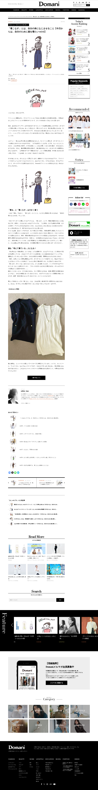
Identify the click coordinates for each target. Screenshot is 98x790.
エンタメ (37, 766)
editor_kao (14, 80)
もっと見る (79, 73)
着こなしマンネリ (74, 86)
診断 (79, 88)
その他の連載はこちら (79, 187)
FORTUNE (66, 10)
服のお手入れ (84, 88)
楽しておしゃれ (81, 94)
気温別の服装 (73, 94)
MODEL (58, 10)
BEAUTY (24, 10)
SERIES (74, 10)
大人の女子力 (73, 88)
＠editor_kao (50, 395)
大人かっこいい (74, 96)
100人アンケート (39, 779)
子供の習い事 (48, 768)
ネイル (20, 775)
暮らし (37, 762)
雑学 (30, 762)
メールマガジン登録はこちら (79, 208)
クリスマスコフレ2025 (23, 773)
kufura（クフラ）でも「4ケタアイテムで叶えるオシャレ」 (42, 398)
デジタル (31, 766)
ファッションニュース (12, 768)
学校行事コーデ (48, 764)
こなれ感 (81, 86)
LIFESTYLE (39, 10)
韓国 (72, 92)
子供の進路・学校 (48, 771)
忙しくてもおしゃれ (74, 90)
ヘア (20, 766)
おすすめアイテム (11, 766)
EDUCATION (49, 10)
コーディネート (11, 762)
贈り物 (37, 781)
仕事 (30, 764)
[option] (24, 630)
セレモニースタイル (78, 92)
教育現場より (48, 766)
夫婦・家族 (38, 775)
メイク (20, 762)
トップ (9, 16)
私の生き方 (38, 777)
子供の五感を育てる (49, 762)
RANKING (81, 10)
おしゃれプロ (29, 16)
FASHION (16, 10)
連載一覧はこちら (36, 377)
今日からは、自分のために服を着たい (18, 24)
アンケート (78, 232)
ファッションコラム (21, 16)
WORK (31, 10)
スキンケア (21, 764)
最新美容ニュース (22, 771)
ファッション (14, 16)
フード (37, 764)
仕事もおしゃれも (83, 90)
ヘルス (37, 768)
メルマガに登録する (56, 683)
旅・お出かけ (38, 773)
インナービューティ (23, 777)
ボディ (20, 768)
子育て (37, 771)
